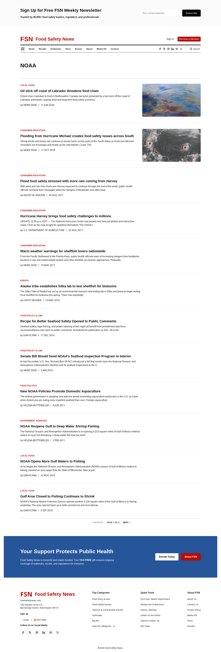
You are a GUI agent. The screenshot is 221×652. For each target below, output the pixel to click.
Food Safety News (114, 647)
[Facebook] (160, 49)
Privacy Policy (194, 609)
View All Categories (101, 626)
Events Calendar (149, 609)
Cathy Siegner (32, 300)
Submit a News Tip (150, 620)
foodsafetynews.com (30, 600)
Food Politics (28, 385)
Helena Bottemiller (36, 405)
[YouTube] (176, 49)
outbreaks (97, 615)
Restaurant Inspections (152, 604)
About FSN (190, 556)
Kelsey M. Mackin (34, 195)
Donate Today (167, 556)
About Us (191, 599)
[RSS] (181, 49)
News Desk (30, 105)
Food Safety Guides (101, 604)
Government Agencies (33, 420)
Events (24, 280)
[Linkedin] (172, 49)
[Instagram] (168, 49)
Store (190, 620)
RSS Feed (145, 626)
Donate (191, 626)
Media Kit (192, 615)
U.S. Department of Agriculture (43, 230)
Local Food (27, 85)
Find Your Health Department (155, 599)
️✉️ (24, 619)
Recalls (95, 620)
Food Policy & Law (31, 315)
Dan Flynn (30, 335)
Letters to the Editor (151, 615)
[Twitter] (164, 49)
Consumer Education (32, 130)
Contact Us (192, 604)
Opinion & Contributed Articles (107, 609)
